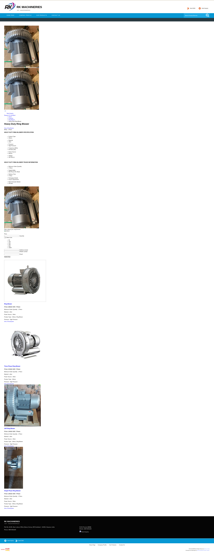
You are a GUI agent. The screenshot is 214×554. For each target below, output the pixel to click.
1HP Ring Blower (9, 428)
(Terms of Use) (207, 548)
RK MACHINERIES (29, 8)
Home (10, 116)
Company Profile (25, 15)
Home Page (10, 15)
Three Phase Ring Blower (12, 366)
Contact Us (56, 15)
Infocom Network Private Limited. (203, 550)
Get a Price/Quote (9, 128)
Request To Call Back (9, 115)
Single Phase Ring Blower (12, 490)
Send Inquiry (9, 113)
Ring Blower (12, 119)
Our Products (41, 15)
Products (11, 118)
